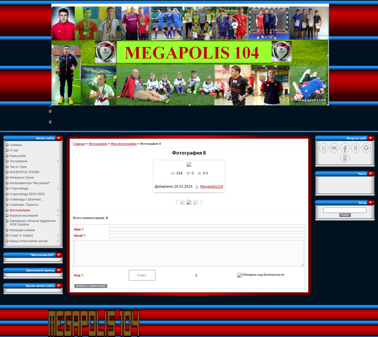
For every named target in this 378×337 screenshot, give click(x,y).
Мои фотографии (123, 143)
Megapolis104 (211, 186)
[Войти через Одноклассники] (345, 158)
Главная (79, 143)
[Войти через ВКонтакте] (334, 148)
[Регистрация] (50, 111)
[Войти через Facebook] (345, 148)
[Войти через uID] (323, 148)
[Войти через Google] (366, 148)
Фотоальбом (98, 143)
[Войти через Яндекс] (355, 148)
